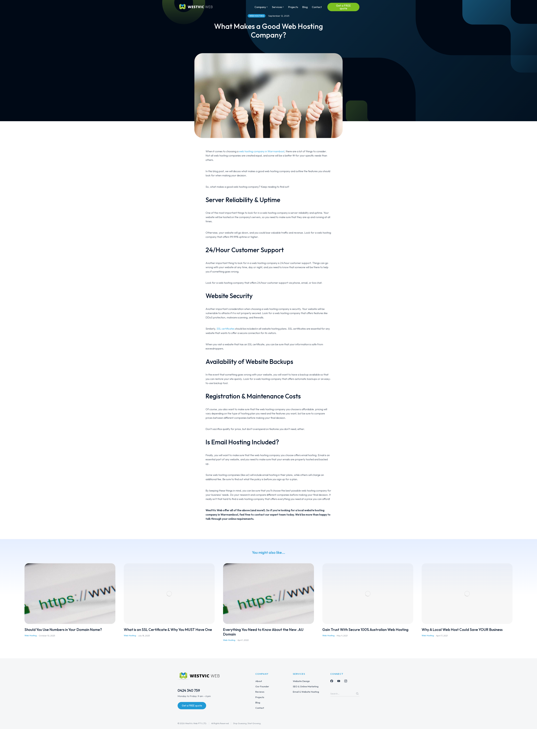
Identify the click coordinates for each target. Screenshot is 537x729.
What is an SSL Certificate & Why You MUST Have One (168, 629)
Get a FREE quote (343, 7)
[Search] (357, 693)
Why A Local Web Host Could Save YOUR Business (462, 629)
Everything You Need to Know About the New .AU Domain (263, 631)
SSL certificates (226, 328)
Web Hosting (30, 635)
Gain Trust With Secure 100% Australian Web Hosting (365, 629)
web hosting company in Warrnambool (261, 151)
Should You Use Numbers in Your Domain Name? (63, 629)
